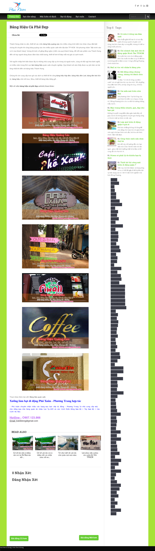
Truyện (114, 503)
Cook (113, 243)
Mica (113, 400)
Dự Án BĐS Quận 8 (118, 300)
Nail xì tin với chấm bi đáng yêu (125, 67)
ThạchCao (115, 489)
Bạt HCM (114, 211)
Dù (112, 265)
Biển (113, 222)
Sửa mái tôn (116, 485)
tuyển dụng (116, 510)
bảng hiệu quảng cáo (51, 44)
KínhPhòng (115, 357)
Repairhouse (116, 460)
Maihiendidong (117, 378)
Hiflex (114, 332)
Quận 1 (114, 446)
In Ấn (113, 343)
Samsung (115, 464)
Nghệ (113, 407)
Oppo (113, 428)
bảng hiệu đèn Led (79, 76)
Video (114, 513)
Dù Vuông (115, 283)
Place (113, 442)
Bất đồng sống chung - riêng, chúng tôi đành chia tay (130, 74)
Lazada (114, 361)
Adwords (115, 183)
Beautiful (115, 219)
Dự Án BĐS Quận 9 (118, 304)
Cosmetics (115, 247)
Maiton (114, 382)
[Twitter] (138, 4)
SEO (113, 467)
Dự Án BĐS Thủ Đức (118, 307)
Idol (113, 339)
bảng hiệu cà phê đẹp (29, 86)
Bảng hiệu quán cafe (38, 397)
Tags (118, 27)
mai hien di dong (5, 547)
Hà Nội (114, 329)
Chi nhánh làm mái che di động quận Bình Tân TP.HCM (131, 52)
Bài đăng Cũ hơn (19, 538)
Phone (114, 435)
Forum (114, 318)
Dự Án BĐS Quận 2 (118, 286)
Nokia (114, 425)
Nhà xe (114, 410)
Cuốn (113, 254)
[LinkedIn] (144, 4)
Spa (113, 478)
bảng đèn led (92, 76)
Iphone (114, 347)
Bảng (113, 197)
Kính (113, 350)
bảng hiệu (16, 79)
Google (114, 325)
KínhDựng (115, 354)
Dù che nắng (116, 268)
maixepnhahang (117, 393)
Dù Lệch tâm (116, 275)
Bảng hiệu (115, 201)
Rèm (113, 457)
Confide (114, 240)
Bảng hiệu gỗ (116, 204)
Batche (114, 215)
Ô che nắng (116, 432)
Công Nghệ (116, 250)
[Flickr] (147, 4)
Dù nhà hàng (116, 279)
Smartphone (116, 471)
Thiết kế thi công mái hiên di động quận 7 (129, 163)
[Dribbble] (141, 4)
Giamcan (114, 322)
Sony (113, 474)
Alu (113, 190)
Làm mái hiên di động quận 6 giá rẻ (129, 123)
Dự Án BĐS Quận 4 (118, 290)
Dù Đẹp (114, 272)
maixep (114, 389)
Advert (114, 180)
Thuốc (114, 492)
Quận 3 (114, 450)
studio (114, 482)
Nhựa (114, 418)
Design (114, 261)
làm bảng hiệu (37, 65)
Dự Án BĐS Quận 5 (118, 293)
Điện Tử (114, 314)
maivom (114, 386)
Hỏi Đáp (114, 336)
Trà (113, 499)
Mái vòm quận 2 (117, 368)
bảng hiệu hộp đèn (63, 76)
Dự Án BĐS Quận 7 (118, 297)
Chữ (113, 229)
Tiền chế (115, 496)
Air (113, 187)
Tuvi (113, 506)
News (113, 403)
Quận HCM (115, 453)
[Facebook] (135, 4)
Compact (115, 236)
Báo (113, 208)
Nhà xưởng (116, 414)
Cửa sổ (114, 258)
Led (113, 364)
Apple (113, 194)
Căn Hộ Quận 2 (117, 226)
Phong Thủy (116, 439)
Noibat (114, 421)
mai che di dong (17, 547)
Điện (113, 311)
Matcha (114, 396)
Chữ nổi (114, 233)
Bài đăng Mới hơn (89, 538)
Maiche (114, 375)
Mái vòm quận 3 (117, 371)
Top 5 (109, 27)
